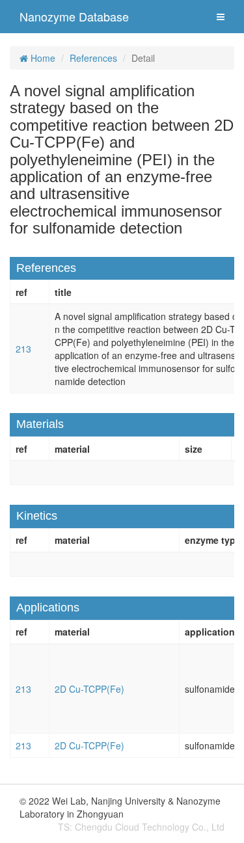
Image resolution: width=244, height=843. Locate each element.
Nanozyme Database (74, 16)
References (93, 57)
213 (23, 348)
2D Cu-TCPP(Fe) (89, 688)
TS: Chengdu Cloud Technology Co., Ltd (141, 826)
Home (41, 57)
